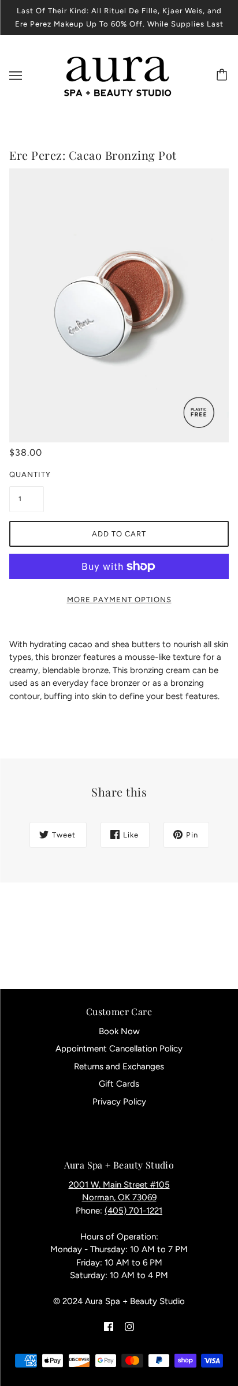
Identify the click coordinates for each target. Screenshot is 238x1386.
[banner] (117, 75)
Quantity (26, 474)
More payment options (119, 599)
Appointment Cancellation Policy (119, 1048)
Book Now (119, 1031)
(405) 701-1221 (133, 1210)
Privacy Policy (119, 1101)
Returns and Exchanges (119, 1066)
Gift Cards (119, 1084)
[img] (108, 1326)
